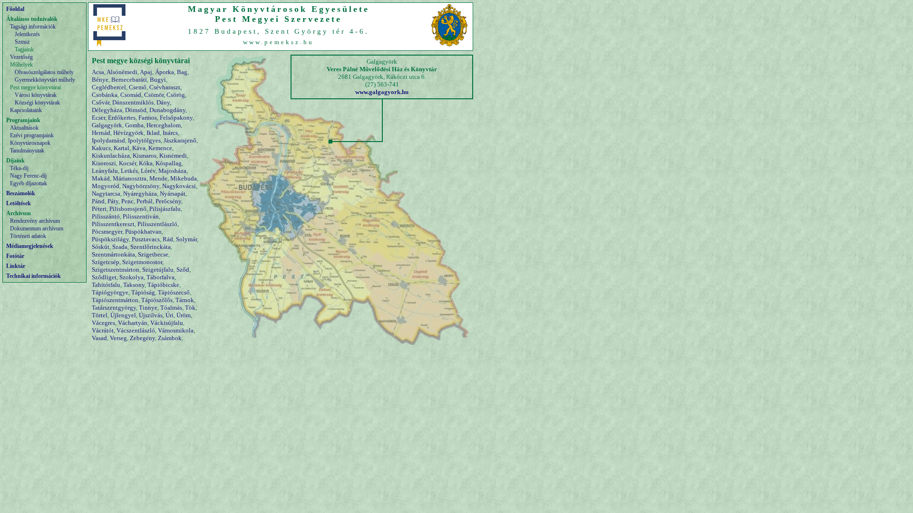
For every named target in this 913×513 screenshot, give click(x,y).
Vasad (99, 338)
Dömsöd (135, 110)
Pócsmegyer (107, 231)
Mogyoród (105, 186)
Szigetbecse (153, 254)
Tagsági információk (33, 26)
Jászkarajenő (180, 140)
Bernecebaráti (129, 79)
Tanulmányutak (27, 150)
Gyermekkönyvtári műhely (45, 79)
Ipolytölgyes (144, 140)
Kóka (146, 163)
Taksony (134, 284)
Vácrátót (103, 330)
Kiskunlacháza (111, 155)
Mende (158, 178)
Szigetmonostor (142, 262)
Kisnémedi (173, 155)
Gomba (134, 125)
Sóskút (100, 246)
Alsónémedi (122, 72)
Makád (101, 178)
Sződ (182, 269)
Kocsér (127, 163)
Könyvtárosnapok (30, 143)
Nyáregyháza (140, 193)
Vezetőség (21, 57)
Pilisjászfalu (165, 208)
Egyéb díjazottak (28, 183)
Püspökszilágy (110, 239)
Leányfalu (105, 170)
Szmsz (22, 41)
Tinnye (148, 307)
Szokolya (131, 277)
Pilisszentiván (141, 216)
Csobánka (104, 94)
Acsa (98, 72)
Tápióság (143, 292)
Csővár (100, 102)
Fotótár (15, 256)
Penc (127, 201)
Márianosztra (129, 178)
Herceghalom (163, 125)
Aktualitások (24, 127)
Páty (112, 201)
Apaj (146, 72)
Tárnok (184, 300)
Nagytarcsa (106, 193)
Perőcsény (168, 201)
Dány (163, 102)
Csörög (175, 94)
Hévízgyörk (128, 132)
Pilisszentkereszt (113, 224)
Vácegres (103, 322)
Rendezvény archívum (35, 221)
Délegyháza (107, 110)
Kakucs (101, 148)
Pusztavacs (146, 239)
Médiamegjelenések (29, 246)
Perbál (144, 201)
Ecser (98, 117)
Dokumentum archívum (36, 228)
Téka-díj (19, 168)
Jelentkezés (27, 34)
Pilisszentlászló (157, 224)
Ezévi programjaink (32, 135)
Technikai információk (33, 276)
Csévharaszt (164, 87)
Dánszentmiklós (133, 102)
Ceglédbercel (109, 87)
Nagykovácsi (179, 186)
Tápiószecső (174, 292)
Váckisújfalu (166, 322)
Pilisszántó (106, 216)
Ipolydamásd (108, 140)
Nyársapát (172, 193)
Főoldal (15, 9)
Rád (168, 239)
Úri (169, 315)
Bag (182, 72)
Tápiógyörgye (110, 292)
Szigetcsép (105, 262)
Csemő (137, 87)
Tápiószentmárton (115, 300)
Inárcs (170, 132)
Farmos (147, 117)
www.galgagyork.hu (381, 91)
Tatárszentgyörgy (114, 307)
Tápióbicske (163, 284)
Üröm (183, 315)
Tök (190, 307)
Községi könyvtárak (37, 102)
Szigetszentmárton (115, 269)
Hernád (101, 132)
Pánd (98, 201)
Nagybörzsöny (140, 186)
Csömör (154, 94)
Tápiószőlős (157, 300)
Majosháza (172, 170)
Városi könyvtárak (36, 95)
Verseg (118, 338)
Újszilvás (151, 315)
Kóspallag (168, 163)
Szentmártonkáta (113, 254)
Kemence (160, 148)
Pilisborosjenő (127, 208)
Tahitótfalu (106, 284)
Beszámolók (20, 193)
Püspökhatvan (143, 231)
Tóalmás (171, 307)
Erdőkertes (122, 117)
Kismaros (144, 155)
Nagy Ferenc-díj (28, 175)
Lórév (148, 170)
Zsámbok (170, 338)
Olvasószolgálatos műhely (44, 72)
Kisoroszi (104, 163)
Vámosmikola (176, 330)
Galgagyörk (107, 125)
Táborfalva (160, 277)
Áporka (164, 72)
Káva (139, 148)
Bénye (100, 79)
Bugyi (158, 79)
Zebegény (142, 338)
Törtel (99, 315)
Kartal (121, 148)
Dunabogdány (167, 110)
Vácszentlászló (136, 330)
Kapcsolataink (26, 110)
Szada (119, 246)
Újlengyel (123, 315)
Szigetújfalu (158, 269)
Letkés (129, 170)
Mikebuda (183, 178)
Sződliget (104, 277)
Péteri (99, 208)
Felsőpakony (176, 117)
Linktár (15, 266)
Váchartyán (132, 322)
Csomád (130, 94)
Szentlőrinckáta (150, 246)
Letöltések (18, 203)
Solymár (186, 239)
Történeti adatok (28, 236)
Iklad (153, 132)
